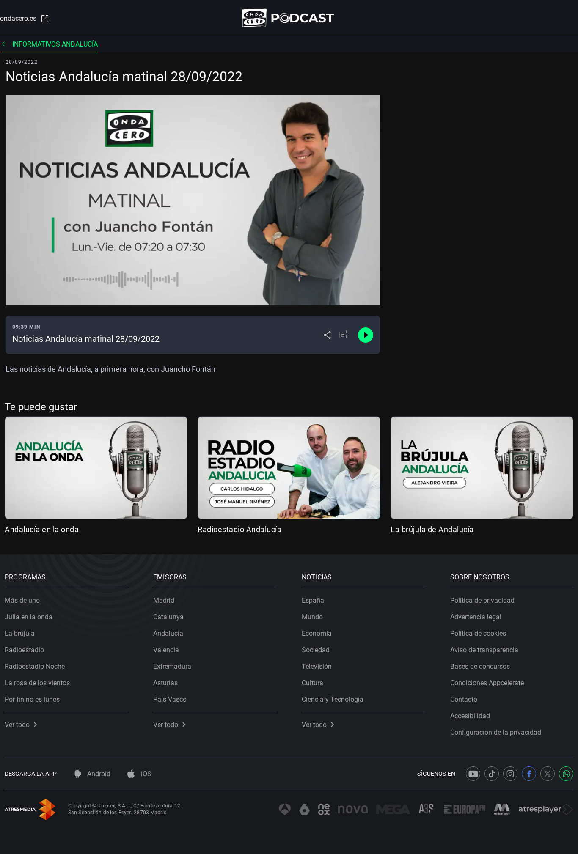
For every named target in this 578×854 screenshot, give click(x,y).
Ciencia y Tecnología (332, 699)
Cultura (312, 683)
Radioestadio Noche (35, 666)
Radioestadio (24, 650)
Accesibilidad (470, 716)
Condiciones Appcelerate (487, 683)
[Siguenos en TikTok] (491, 773)
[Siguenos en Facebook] (529, 773)
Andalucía (168, 633)
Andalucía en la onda (42, 529)
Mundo (312, 617)
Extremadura (172, 666)
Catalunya (168, 617)
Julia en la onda (28, 617)
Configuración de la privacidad (495, 732)
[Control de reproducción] (365, 335)
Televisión (317, 666)
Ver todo (17, 725)
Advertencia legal (475, 617)
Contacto (463, 699)
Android (97, 774)
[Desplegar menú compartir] (327, 335)
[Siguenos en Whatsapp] (566, 773)
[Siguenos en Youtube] (473, 773)
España (313, 600)
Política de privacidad (482, 600)
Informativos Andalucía (55, 44)
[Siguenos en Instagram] (510, 773)
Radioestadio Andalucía (239, 529)
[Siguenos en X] (547, 773)
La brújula (20, 633)
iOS (145, 774)
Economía (317, 633)
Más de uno (22, 600)
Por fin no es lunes (32, 699)
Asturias (165, 683)
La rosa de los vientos (37, 683)
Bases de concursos (480, 666)
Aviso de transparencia (484, 650)
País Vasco (170, 699)
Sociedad (316, 650)
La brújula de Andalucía (432, 529)
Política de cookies (478, 633)
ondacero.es (18, 18)
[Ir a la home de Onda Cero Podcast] (289, 18)
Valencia (166, 650)
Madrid (163, 600)
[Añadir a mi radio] (343, 335)
